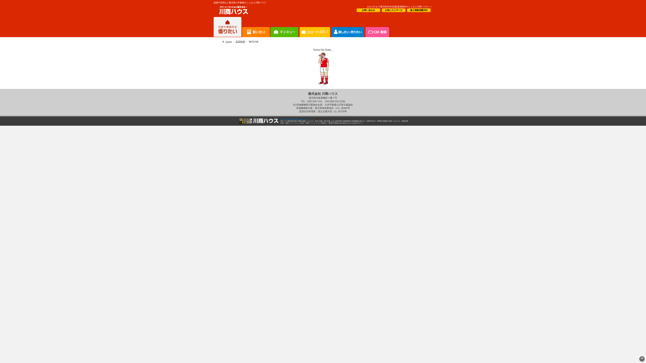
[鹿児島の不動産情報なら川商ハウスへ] (233, 15)
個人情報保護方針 (419, 10)
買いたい (256, 27)
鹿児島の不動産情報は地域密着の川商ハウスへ (294, 119)
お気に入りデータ (393, 10)
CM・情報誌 (347, 27)
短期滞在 (284, 27)
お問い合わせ (368, 10)
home (229, 41)
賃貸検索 (240, 41)
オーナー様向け (315, 27)
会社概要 (377, 27)
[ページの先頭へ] (642, 358)
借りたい (227, 27)
